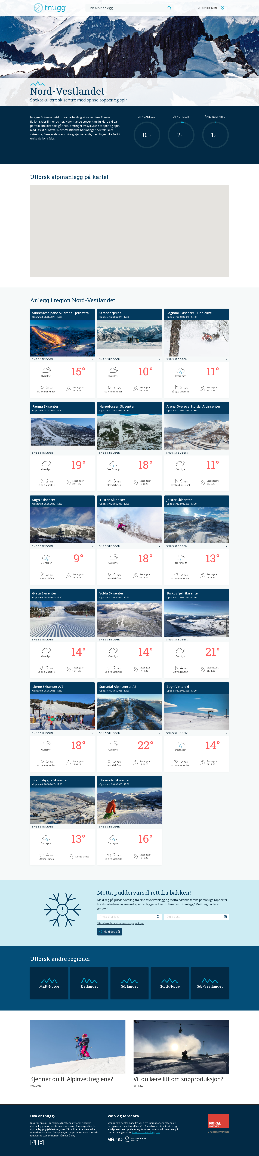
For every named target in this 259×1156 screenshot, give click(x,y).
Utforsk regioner (208, 8)
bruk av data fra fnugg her (146, 1132)
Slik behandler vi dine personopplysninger (120, 923)
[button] (120, 230)
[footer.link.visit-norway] (218, 1132)
